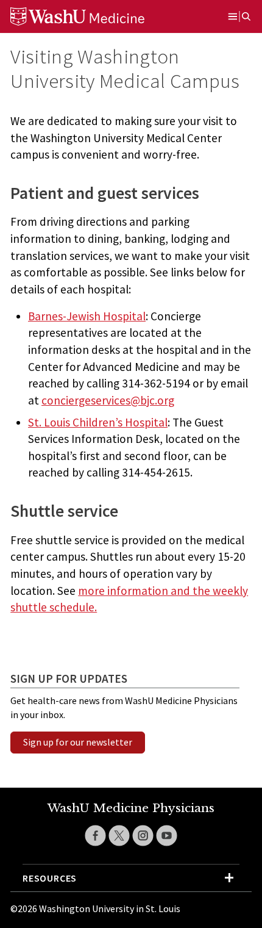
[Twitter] (119, 835)
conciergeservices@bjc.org (107, 400)
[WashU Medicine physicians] (92, 16)
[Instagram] (143, 835)
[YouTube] (166, 835)
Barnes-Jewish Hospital (87, 316)
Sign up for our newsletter (77, 742)
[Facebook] (95, 835)
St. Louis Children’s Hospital (98, 422)
